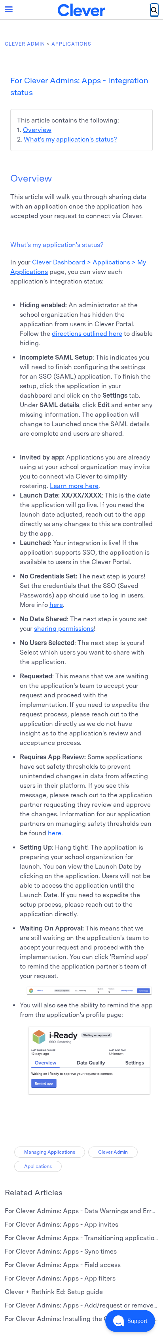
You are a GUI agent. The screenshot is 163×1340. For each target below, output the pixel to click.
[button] (130, 1321)
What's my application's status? (70, 139)
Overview (37, 130)
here (56, 605)
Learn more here (74, 486)
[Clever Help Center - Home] (81, 10)
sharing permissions (64, 628)
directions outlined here (87, 333)
